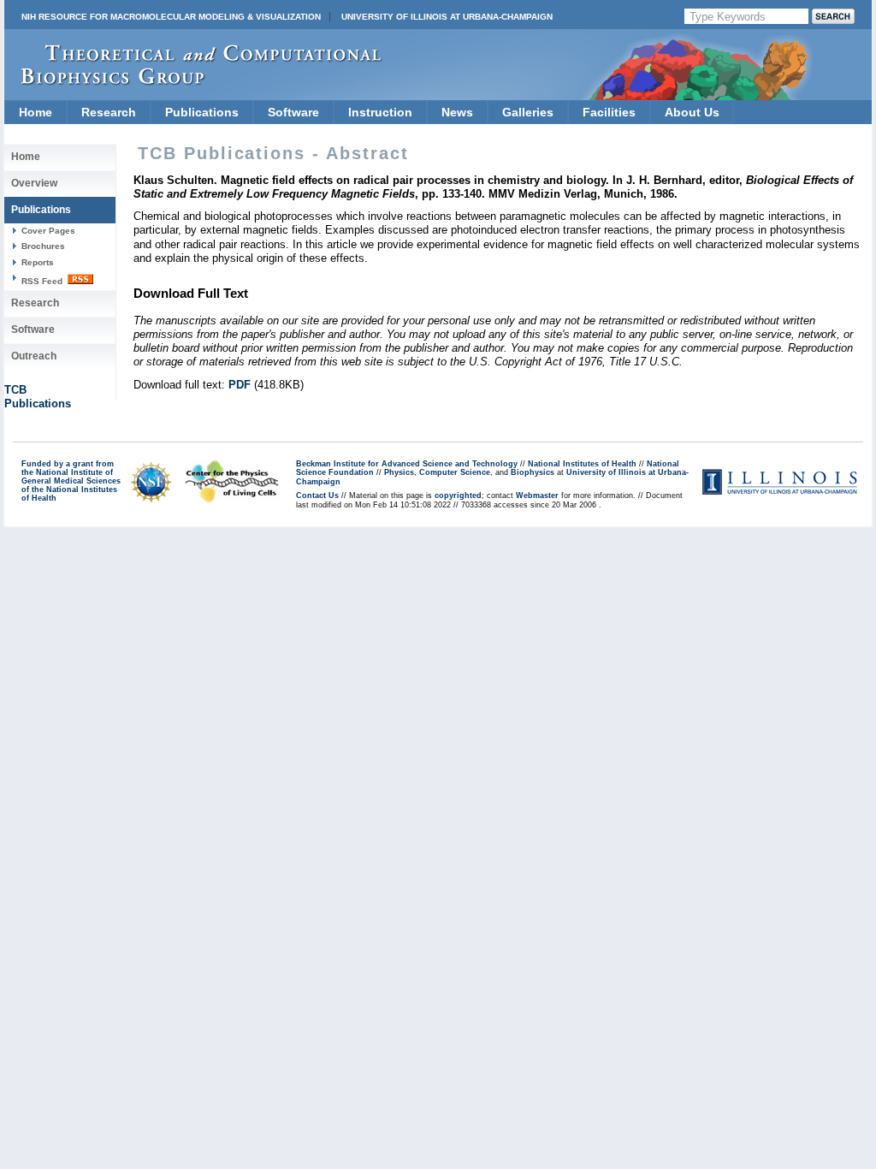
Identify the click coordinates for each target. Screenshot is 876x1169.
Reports (37, 262)
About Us (692, 112)
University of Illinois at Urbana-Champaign (447, 16)
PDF (239, 384)
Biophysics (532, 472)
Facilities (609, 112)
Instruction (380, 112)
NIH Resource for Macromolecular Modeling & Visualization (171, 16)
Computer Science (454, 472)
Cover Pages (48, 230)
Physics (399, 472)
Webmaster (537, 495)
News (457, 112)
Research (108, 112)
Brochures (43, 246)
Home (35, 112)
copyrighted (458, 495)
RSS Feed (43, 281)
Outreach (33, 356)
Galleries (527, 112)
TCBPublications (37, 396)
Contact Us (317, 495)
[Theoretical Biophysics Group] (193, 81)
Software (293, 112)
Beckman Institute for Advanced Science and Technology (407, 464)
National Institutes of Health (582, 464)
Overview (34, 183)
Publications (202, 112)
